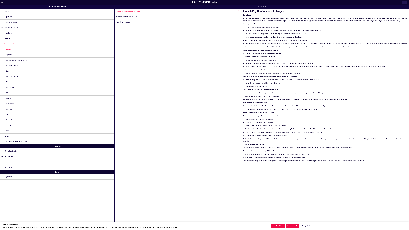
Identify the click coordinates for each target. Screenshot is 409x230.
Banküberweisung (12, 76)
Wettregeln (8, 167)
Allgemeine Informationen (57, 6)
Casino (57, 172)
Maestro (9, 82)
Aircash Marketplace (123, 22)
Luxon (8, 71)
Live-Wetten (8, 162)
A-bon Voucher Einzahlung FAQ (126, 16)
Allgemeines (8, 177)
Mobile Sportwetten (10, 151)
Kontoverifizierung (10, 22)
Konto (6, 11)
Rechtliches (8, 33)
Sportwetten (57, 146)
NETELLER (9, 93)
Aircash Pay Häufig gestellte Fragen (128, 11)
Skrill (7, 114)
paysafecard (10, 103)
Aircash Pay (10, 49)
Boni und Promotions (11, 27)
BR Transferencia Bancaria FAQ (16, 60)
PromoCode (10, 109)
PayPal (8, 98)
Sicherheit (7, 38)
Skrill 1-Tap (9, 120)
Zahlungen (8, 136)
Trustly (8, 125)
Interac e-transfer (12, 65)
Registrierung (8, 17)
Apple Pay (9, 55)
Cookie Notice (121, 227)
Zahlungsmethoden (11, 44)
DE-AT (405, 2)
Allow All (278, 226)
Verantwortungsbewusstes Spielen (15, 141)
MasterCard (10, 87)
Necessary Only (292, 226)
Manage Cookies (307, 226)
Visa (7, 131)
